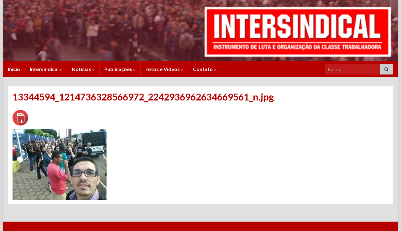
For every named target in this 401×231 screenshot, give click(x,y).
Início (14, 69)
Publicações (118, 69)
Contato (203, 69)
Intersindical (45, 69)
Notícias (82, 69)
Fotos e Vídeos (163, 69)
